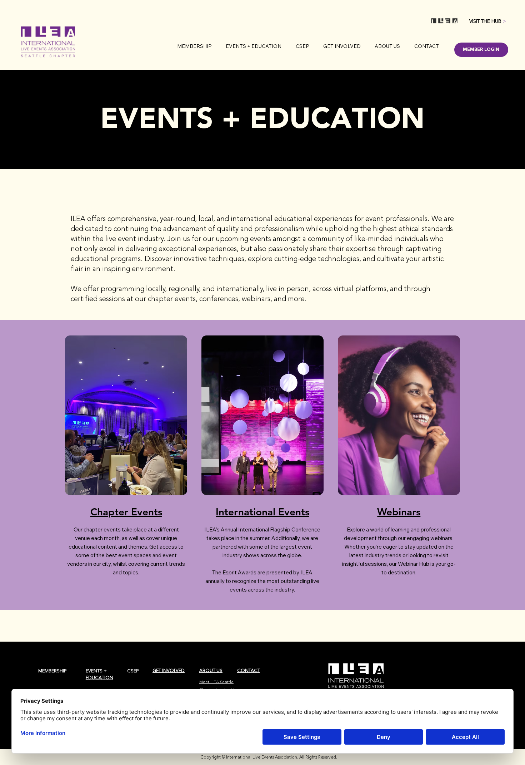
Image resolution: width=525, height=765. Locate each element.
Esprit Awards (239, 572)
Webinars (398, 512)
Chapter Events (126, 512)
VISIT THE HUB (487, 21)
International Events (262, 512)
